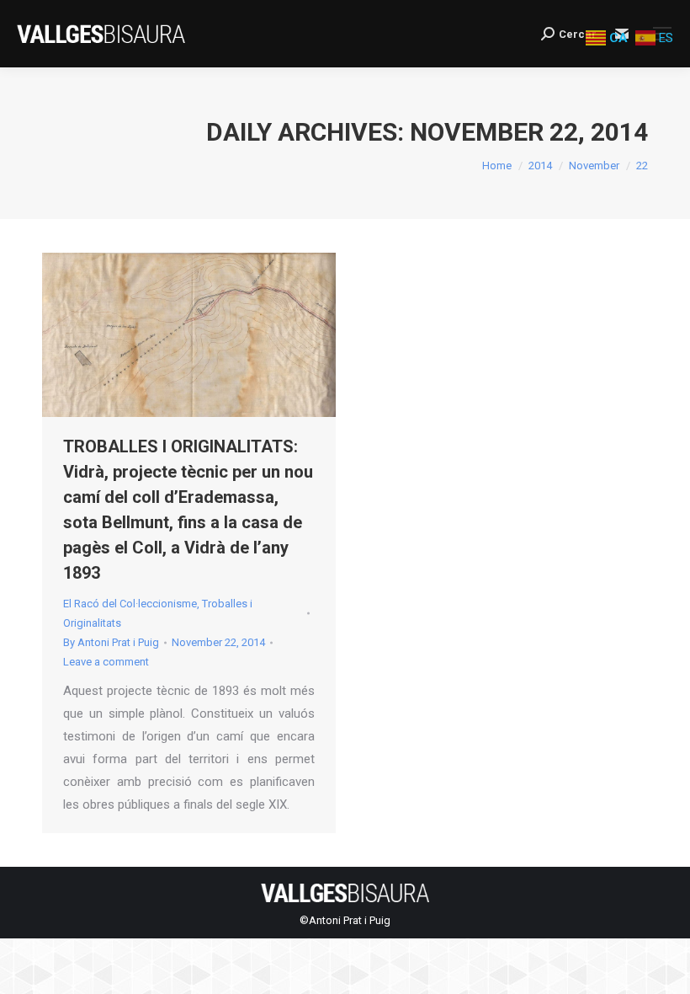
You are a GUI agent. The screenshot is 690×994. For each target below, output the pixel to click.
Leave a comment (106, 661)
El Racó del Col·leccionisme (130, 603)
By (111, 642)
